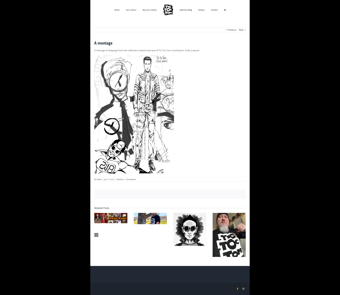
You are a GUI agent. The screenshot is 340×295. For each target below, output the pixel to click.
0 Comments (131, 179)
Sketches (120, 179)
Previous (232, 29)
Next (241, 29)
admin (99, 179)
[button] (212, 9)
